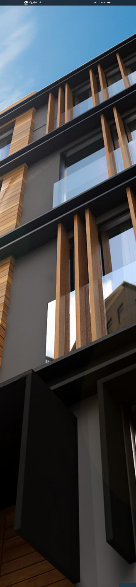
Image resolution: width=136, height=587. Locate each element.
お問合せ (109, 3)
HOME (96, 3)
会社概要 (102, 3)
